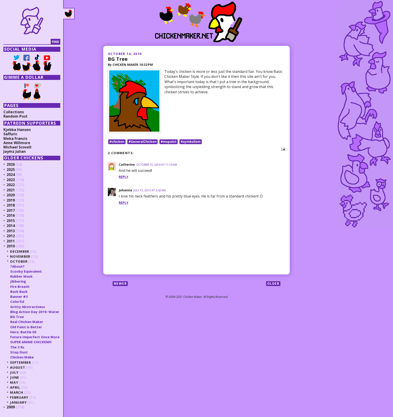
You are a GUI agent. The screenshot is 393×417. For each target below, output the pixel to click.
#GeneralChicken (142, 141)
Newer (120, 283)
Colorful (17, 301)
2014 (11, 226)
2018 (11, 205)
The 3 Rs (17, 347)
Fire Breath (19, 286)
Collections (13, 111)
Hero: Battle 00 (23, 332)
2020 (11, 195)
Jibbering (18, 281)
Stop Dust (19, 352)
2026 (11, 165)
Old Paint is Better (26, 327)
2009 (11, 407)
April (15, 387)
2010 (11, 246)
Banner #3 (19, 296)
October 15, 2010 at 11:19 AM (156, 165)
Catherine (127, 164)
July (14, 372)
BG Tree (118, 58)
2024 (11, 175)
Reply (123, 177)
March (16, 392)
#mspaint (168, 141)
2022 (11, 185)
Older (273, 283)
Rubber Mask (21, 276)
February (19, 397)
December (19, 251)
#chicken (116, 141)
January (18, 402)
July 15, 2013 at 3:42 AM (150, 190)
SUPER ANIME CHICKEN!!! (30, 342)
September (20, 362)
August (17, 367)
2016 (11, 216)
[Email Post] (282, 148)
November (20, 256)
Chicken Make (22, 357)
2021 (11, 190)
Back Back (19, 291)
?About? (17, 266)
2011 (11, 241)
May (14, 382)
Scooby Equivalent (26, 271)
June (14, 377)
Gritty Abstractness (27, 306)
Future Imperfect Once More (35, 337)
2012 (11, 236)
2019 (11, 200)
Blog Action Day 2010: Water (34, 311)
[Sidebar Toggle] (69, 13)
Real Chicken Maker (26, 321)
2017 (11, 211)
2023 (11, 180)
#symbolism (191, 141)
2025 (11, 170)
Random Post (15, 116)
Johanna (125, 190)
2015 (11, 221)
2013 (11, 231)
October (18, 261)
